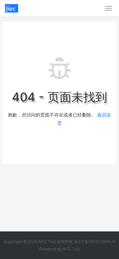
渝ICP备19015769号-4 (94, 241)
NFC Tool (71, 248)
